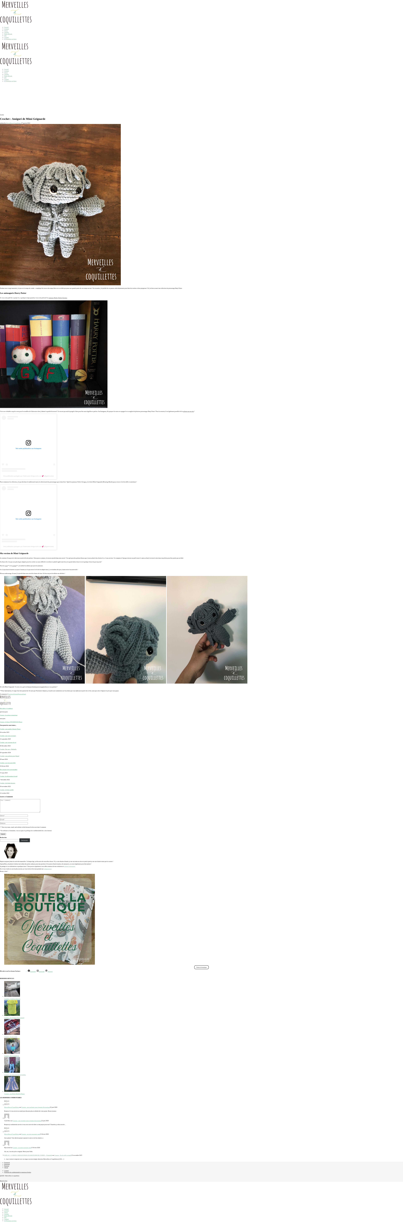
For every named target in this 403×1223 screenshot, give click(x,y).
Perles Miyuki (8, 34)
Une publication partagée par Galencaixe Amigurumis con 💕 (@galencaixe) (28, 476)
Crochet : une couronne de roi (8, 742)
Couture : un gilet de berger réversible (15, 1075)
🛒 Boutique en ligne (10, 39)
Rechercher (3, 837)
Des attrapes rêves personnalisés (8, 769)
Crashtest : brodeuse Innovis (12, 999)
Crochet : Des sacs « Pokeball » (8, 749)
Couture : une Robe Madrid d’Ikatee (14, 1094)
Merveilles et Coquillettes (13, 123)
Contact (6, 37)
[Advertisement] (201, 98)
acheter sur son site (188, 411)
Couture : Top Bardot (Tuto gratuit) (14, 1018)
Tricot (6, 30)
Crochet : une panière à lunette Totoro (10, 729)
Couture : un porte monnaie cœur (30, 1134)
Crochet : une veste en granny (8, 736)
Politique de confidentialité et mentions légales (17, 1172)
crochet (14, 566)
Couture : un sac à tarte (10, 1037)
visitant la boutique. (69, 866)
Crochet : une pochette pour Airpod (9, 756)
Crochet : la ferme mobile (7, 790)
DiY (5, 35)
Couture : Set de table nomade (62, 1155)
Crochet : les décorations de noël (8, 776)
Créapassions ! (48, 869)
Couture (6, 29)
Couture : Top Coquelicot (11, 1056)
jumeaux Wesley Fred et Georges (58, 298)
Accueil (6, 27)
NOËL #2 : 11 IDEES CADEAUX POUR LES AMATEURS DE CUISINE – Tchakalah (28, 1155)
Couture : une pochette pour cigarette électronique (35, 1107)
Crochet (6, 32)
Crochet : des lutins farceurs (7, 783)
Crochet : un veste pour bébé (8, 763)
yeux (6, 566)
